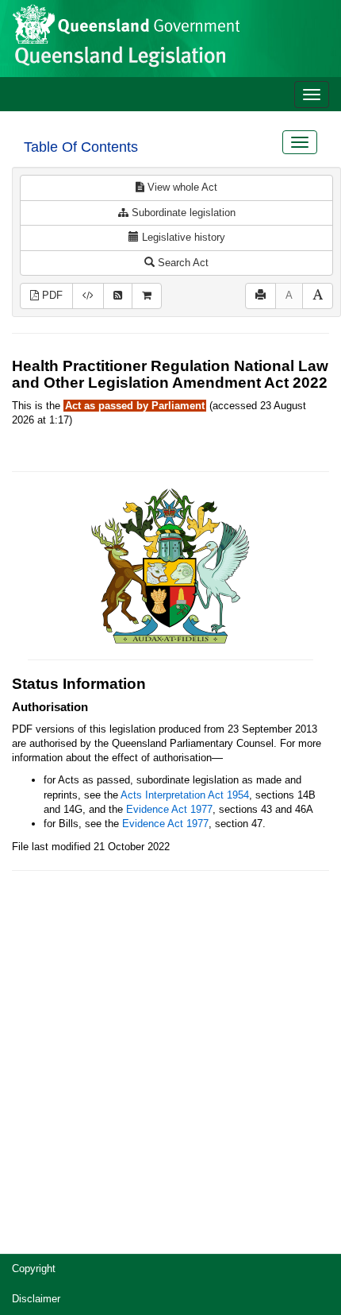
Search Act (182, 263)
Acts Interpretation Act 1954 (185, 795)
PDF (51, 295)
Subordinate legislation (182, 213)
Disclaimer (36, 1299)
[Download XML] (88, 296)
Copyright (34, 1268)
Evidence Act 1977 (169, 809)
